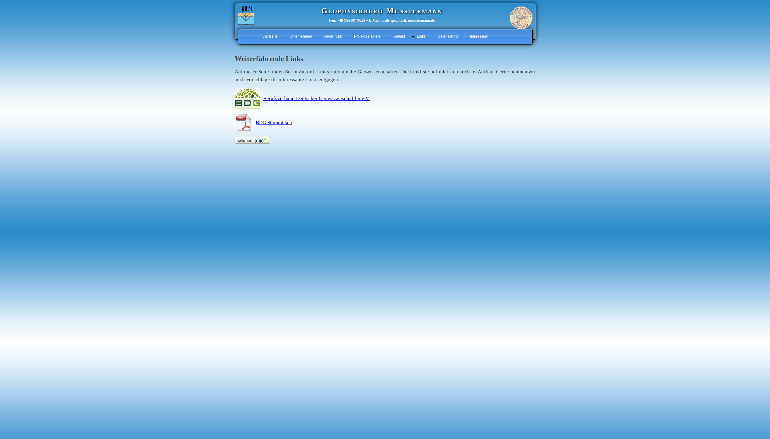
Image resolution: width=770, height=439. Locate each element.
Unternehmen (301, 36)
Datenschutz (448, 36)
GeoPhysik (333, 36)
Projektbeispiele (367, 36)
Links (421, 36)
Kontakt (399, 36)
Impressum (479, 36)
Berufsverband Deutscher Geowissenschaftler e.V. (316, 98)
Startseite (270, 36)
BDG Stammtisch (274, 122)
